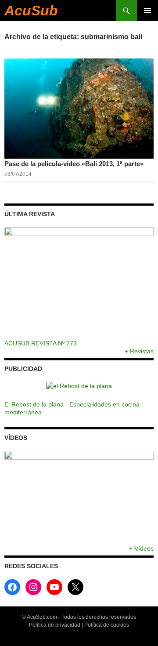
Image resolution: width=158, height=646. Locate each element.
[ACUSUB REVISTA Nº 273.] (79, 283)
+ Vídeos (141, 548)
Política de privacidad (54, 625)
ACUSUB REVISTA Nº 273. (41, 343)
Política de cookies (106, 625)
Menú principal (147, 10)
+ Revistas (139, 351)
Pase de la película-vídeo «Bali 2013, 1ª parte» (74, 163)
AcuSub (31, 10)
